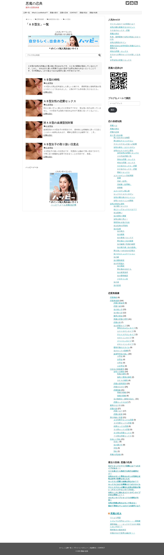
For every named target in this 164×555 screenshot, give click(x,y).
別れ (115, 451)
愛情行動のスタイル (122, 347)
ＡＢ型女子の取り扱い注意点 (61, 144)
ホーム (61, 548)
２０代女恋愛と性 (124, 156)
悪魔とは (113, 126)
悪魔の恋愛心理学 (121, 319)
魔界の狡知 (118, 316)
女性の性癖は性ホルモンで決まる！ (122, 503)
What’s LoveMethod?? (40, 13)
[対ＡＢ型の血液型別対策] (34, 129)
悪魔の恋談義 (115, 455)
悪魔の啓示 (54, 13)
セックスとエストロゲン (123, 194)
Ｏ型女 (119, 363)
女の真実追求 (122, 272)
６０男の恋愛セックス (122, 433)
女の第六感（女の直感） (127, 247)
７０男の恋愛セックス (122, 436)
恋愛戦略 (117, 390)
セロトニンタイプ (124, 338)
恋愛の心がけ (119, 387)
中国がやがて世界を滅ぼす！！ (122, 533)
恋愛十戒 (117, 306)
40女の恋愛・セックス (119, 51)
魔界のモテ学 (115, 405)
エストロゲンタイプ (125, 331)
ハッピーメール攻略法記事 (63, 205)
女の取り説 (118, 313)
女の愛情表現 (119, 260)
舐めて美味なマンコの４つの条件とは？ (124, 506)
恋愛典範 (113, 297)
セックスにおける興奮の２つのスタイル (124, 484)
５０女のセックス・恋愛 (120, 30)
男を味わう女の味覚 (125, 241)
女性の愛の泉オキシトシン (124, 197)
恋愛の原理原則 (120, 384)
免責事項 (93, 548)
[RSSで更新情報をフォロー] (136, 3)
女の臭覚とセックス (125, 238)
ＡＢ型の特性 (52, 79)
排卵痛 (119, 188)
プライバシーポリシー (81, 548)
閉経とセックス (123, 172)
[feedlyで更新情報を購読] (132, 3)
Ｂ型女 (119, 359)
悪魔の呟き (83, 13)
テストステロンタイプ (126, 334)
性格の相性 (121, 374)
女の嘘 (116, 257)
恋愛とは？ (118, 411)
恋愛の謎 (113, 409)
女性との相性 (119, 372)
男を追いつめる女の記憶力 (124, 251)
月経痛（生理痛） (124, 184)
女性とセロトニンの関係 (123, 201)
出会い (116, 442)
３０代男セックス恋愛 (122, 423)
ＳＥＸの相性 (122, 380)
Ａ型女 (119, 356)
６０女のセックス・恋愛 (127, 169)
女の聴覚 (120, 234)
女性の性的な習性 (117, 204)
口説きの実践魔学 (117, 369)
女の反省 (117, 285)
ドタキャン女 (122, 279)
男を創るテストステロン (123, 141)
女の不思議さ (119, 264)
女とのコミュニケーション (124, 254)
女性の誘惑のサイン (118, 42)
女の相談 (120, 266)
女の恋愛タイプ (120, 326)
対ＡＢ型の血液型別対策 (58, 122)
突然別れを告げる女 (122, 222)
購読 (112, 110)
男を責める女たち (124, 269)
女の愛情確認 (122, 276)
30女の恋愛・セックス (126, 159)
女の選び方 (118, 445)
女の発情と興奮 (120, 216)
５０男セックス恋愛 (122, 429)
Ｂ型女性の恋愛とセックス (120, 60)
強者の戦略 (121, 396)
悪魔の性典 (93, 13)
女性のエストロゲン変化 (123, 151)
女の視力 (120, 231)
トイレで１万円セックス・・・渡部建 (125, 521)
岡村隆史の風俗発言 (118, 530)
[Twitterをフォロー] (127, 3)
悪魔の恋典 (34, 3)
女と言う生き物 (116, 135)
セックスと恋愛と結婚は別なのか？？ (123, 481)
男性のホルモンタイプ (126, 328)
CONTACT (73, 13)
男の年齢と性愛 (116, 417)
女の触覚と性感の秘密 (126, 244)
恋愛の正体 (64, 13)
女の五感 (117, 229)
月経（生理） (122, 181)
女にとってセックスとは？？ (125, 209)
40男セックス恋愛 (121, 426)
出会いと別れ (115, 439)
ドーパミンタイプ (124, 341)
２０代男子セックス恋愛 (123, 420)
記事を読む (48, 92)
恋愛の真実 (118, 414)
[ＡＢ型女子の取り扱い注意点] (34, 151)
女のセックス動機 (121, 351)
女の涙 (116, 282)
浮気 (115, 448)
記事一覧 (27, 13)
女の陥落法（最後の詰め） (124, 399)
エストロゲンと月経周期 (123, 176)
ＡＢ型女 (49, 83)
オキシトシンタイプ (125, 344)
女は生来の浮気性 (121, 226)
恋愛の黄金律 (119, 303)
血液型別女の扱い (121, 354)
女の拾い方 (118, 309)
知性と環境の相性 (124, 377)
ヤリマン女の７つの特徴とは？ (122, 24)
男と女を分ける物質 (122, 138)
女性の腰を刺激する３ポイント (122, 27)
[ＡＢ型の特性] (34, 86)
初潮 (119, 178)
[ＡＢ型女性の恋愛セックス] (34, 108)
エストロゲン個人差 (122, 191)
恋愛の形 (117, 322)
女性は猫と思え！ (121, 219)
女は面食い (118, 213)
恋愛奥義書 (114, 301)
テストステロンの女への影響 (125, 144)
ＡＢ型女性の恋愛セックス (60, 101)
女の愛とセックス (121, 206)
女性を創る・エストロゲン (124, 147)
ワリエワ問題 (115, 518)
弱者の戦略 (121, 392)
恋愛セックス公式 (121, 402)
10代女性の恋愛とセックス (128, 153)
